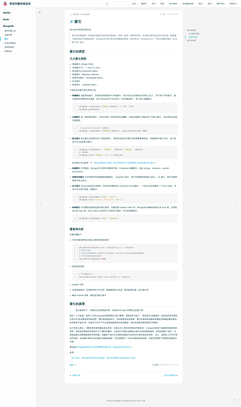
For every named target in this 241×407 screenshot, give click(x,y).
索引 (6, 39)
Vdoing (117, 401)
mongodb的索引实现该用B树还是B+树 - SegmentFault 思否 (104, 347)
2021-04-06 (174, 14)
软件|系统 (173, 4)
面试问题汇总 (10, 31)
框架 (162, 4)
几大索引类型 (194, 33)
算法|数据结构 (188, 4)
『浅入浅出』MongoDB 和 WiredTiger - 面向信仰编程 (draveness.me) (103, 358)
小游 (163, 14)
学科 (153, 4)
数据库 (143, 4)
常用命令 (8, 51)
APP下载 (221, 3)
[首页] (71, 14)
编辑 (72, 365)
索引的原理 (191, 40)
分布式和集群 (10, 43)
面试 (200, 4)
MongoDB (85, 14)
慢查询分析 (193, 37)
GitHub (233, 3)
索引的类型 (191, 30)
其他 (209, 4)
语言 (134, 4)
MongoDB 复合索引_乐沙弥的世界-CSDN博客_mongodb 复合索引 (125, 162)
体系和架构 (9, 47)
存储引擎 (8, 35)
